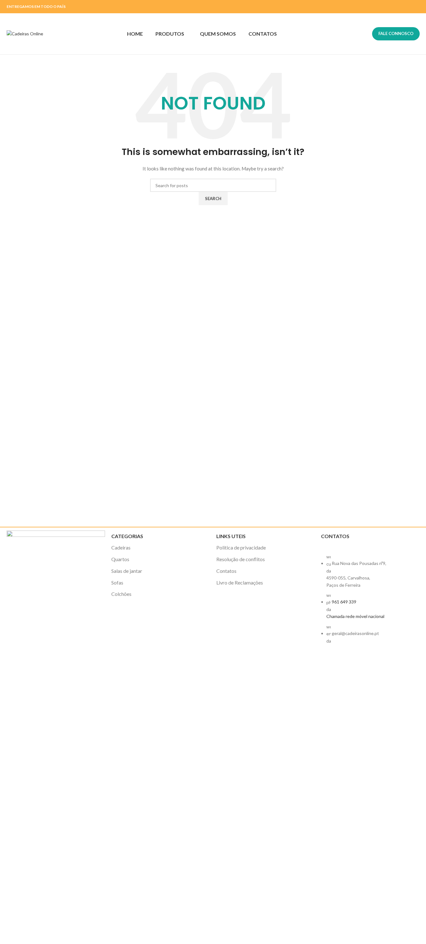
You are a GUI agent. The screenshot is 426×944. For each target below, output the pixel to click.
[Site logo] (25, 33)
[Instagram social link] (415, 6)
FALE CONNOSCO (395, 33)
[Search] (363, 33)
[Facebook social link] (407, 6)
